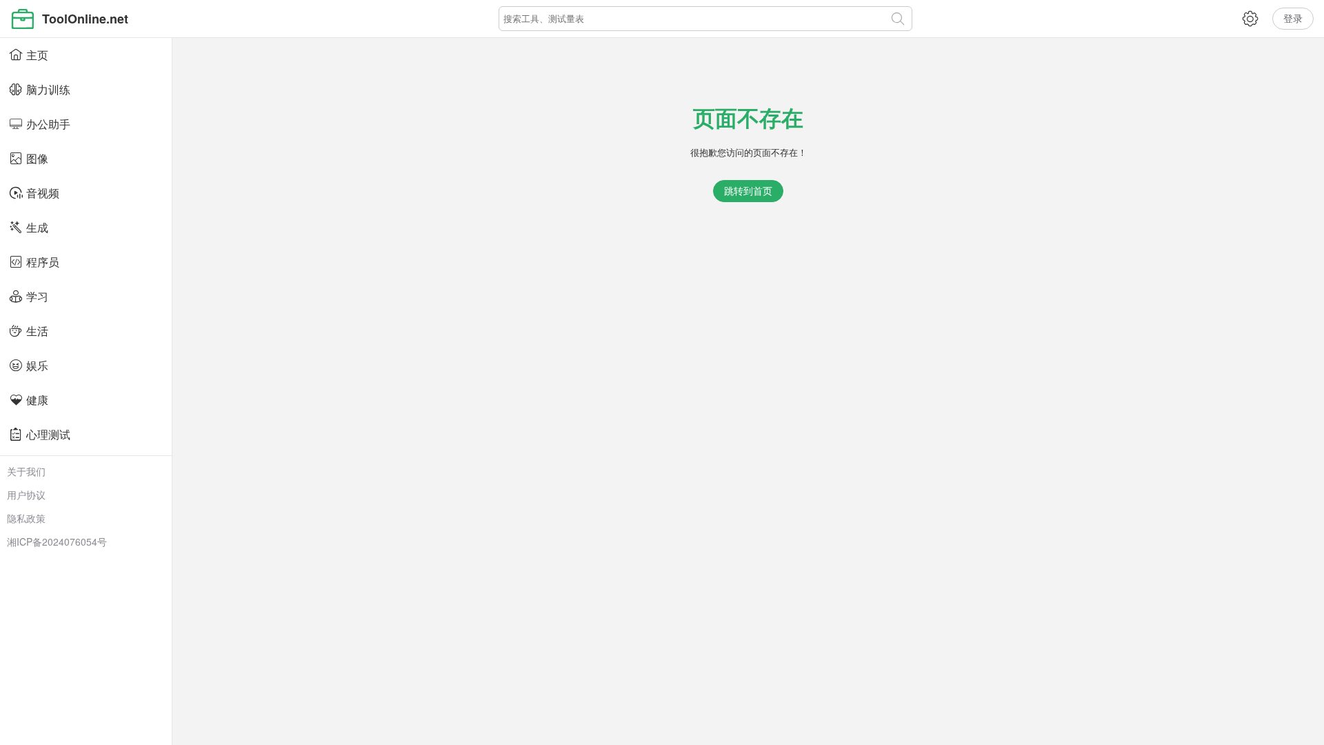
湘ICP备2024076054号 (57, 541)
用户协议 (26, 494)
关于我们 (26, 471)
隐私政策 (26, 518)
